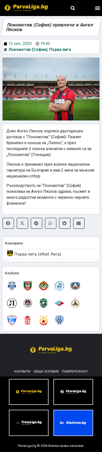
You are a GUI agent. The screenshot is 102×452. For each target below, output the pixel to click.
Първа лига (60, 49)
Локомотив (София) (28, 49)
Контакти (22, 371)
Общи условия (46, 371)
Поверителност (75, 371)
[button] (73, 8)
